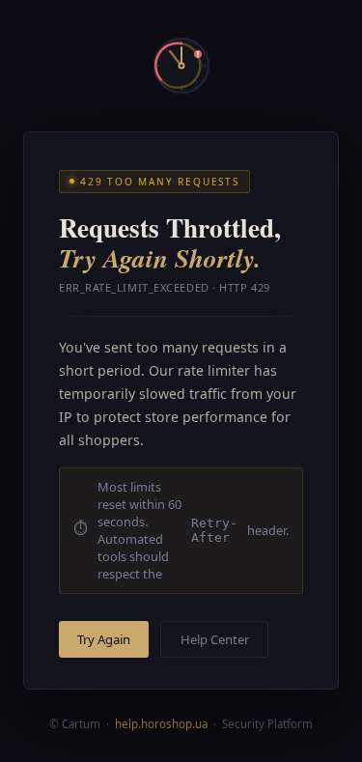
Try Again (103, 639)
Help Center (215, 639)
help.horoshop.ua (161, 724)
